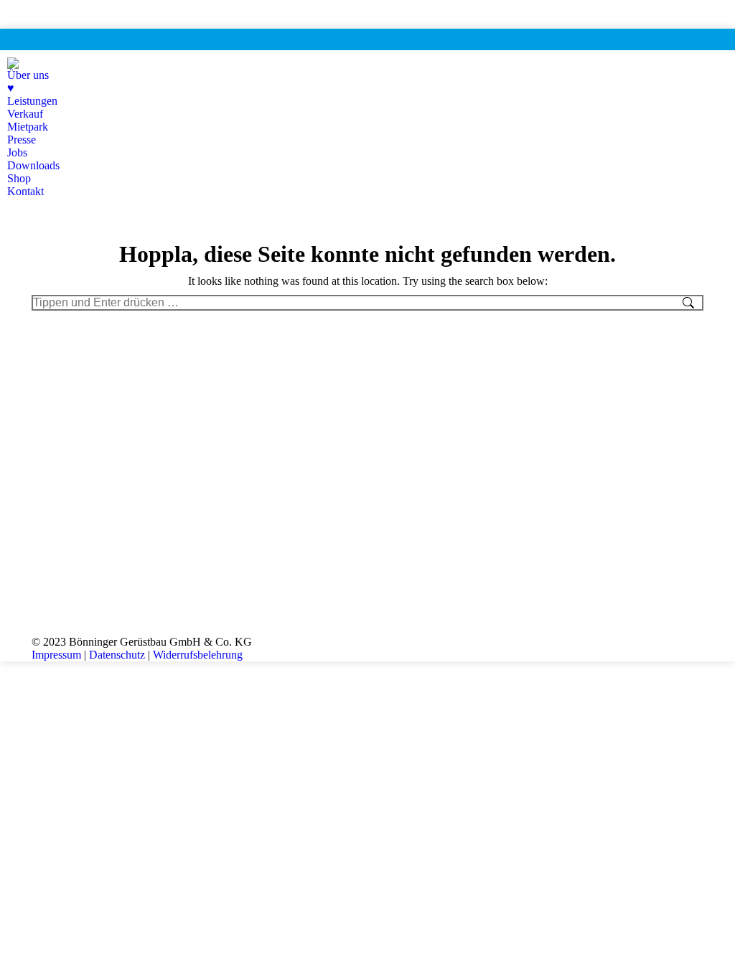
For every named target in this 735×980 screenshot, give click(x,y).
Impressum (56, 655)
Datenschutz (117, 655)
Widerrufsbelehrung (198, 655)
